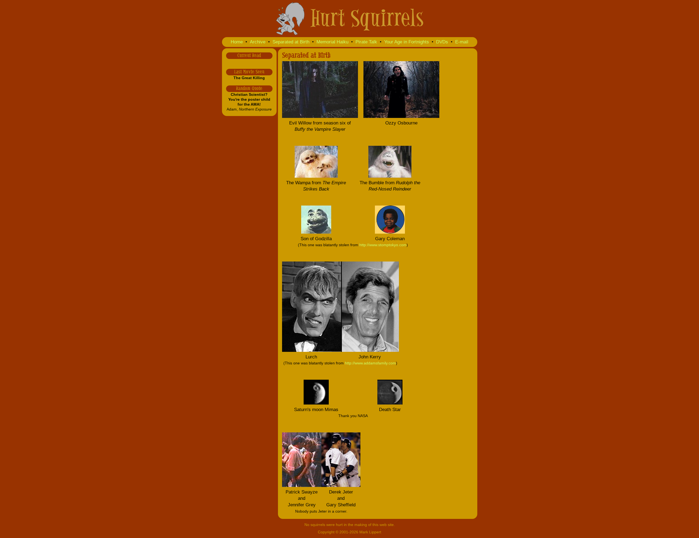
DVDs (442, 41)
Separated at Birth (291, 41)
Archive (257, 41)
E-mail (461, 41)
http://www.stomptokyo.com (383, 245)
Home (237, 41)
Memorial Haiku (332, 41)
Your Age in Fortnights (406, 41)
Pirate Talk (366, 41)
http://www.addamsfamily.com (370, 363)
